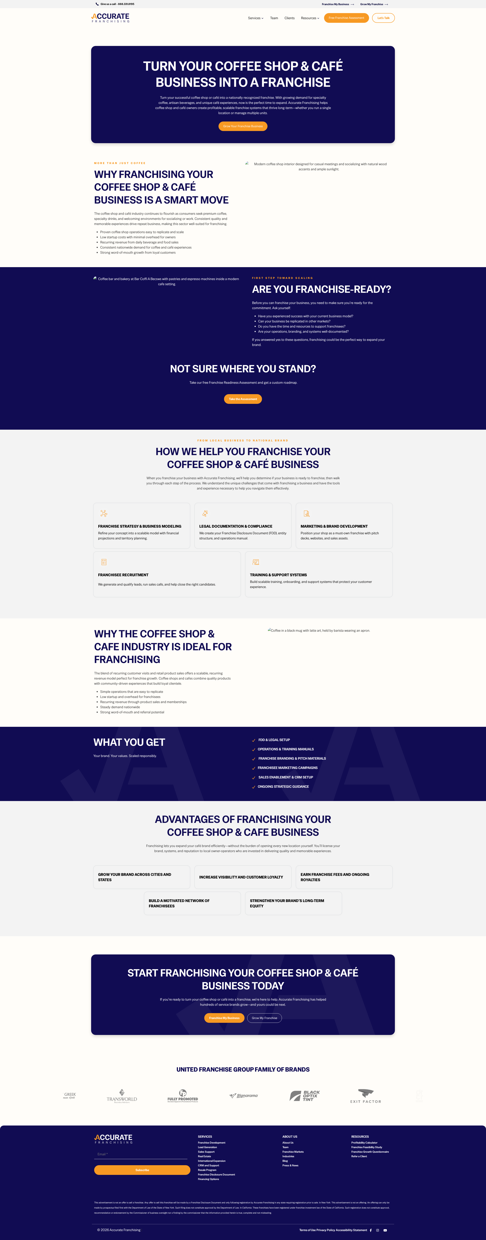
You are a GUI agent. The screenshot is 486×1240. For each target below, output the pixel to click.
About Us (287, 1142)
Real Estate (204, 1156)
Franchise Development (211, 1142)
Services (254, 18)
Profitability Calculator (364, 1142)
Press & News (290, 1165)
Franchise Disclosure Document (216, 1174)
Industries (288, 1156)
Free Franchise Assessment (346, 18)
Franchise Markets (293, 1151)
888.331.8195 (126, 4)
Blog (285, 1161)
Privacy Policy (325, 1230)
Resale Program (207, 1170)
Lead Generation (207, 1147)
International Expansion (212, 1161)
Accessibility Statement (351, 1230)
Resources (309, 18)
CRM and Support (208, 1165)
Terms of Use (307, 1230)
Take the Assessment (243, 399)
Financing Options (208, 1179)
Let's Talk (384, 18)
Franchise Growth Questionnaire (370, 1151)
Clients (290, 18)
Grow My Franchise (372, 4)
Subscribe (142, 1170)
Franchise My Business (336, 4)
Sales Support (206, 1151)
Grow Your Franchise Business (243, 126)
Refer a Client (359, 1156)
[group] (90, 1096)
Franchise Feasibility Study (366, 1147)
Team (274, 18)
